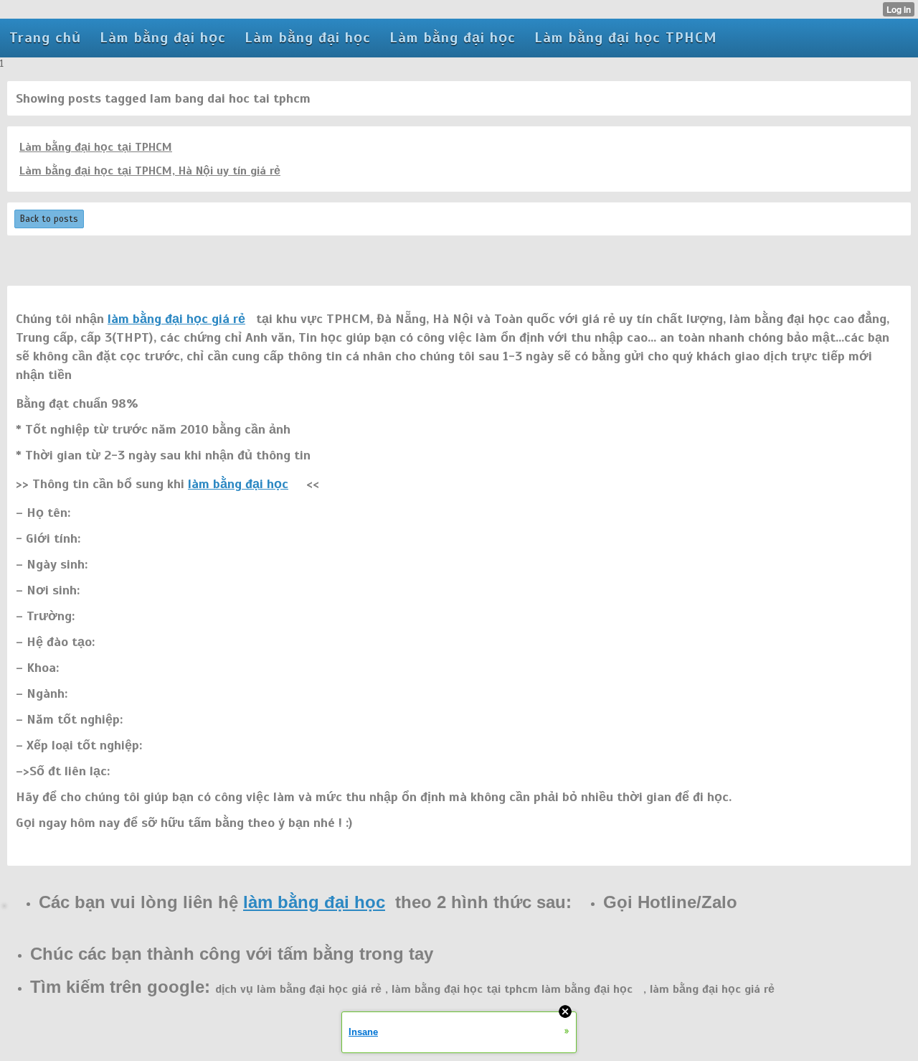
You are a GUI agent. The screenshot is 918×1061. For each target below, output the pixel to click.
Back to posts (49, 219)
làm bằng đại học (238, 484)
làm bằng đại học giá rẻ (176, 319)
